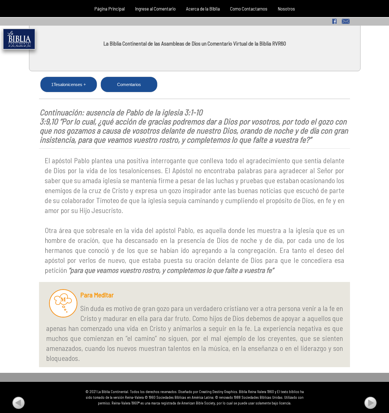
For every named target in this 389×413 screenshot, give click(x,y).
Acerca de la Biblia (203, 8)
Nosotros (286, 8)
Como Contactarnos (248, 8)
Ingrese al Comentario (155, 8)
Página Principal (109, 8)
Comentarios (129, 84)
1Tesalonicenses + (68, 84)
